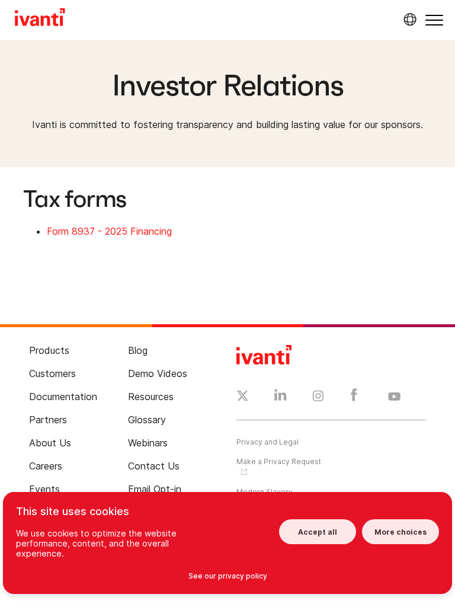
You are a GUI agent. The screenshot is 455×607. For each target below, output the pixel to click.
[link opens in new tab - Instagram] (318, 398)
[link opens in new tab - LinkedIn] (280, 398)
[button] (434, 19)
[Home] (40, 19)
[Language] (408, 19)
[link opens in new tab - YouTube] (394, 397)
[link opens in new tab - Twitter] (242, 397)
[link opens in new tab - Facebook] (354, 398)
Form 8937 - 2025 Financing (109, 231)
